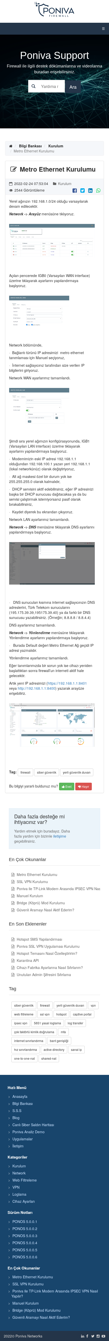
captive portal (82, 1014)
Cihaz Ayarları (23, 1201)
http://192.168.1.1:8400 (36, 688)
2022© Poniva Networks (23, 1335)
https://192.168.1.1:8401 (67, 683)
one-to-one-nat (24, 1058)
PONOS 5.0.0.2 (24, 1228)
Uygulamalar (22, 1138)
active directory (54, 1049)
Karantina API (27, 960)
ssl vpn (45, 1014)
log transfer (75, 1023)
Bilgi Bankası (30, 145)
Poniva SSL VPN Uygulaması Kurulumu (48, 946)
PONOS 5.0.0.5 (24, 1249)
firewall (25, 772)
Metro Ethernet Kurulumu (36, 874)
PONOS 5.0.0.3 (24, 1235)
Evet (68, 786)
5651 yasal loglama (47, 1023)
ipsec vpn (20, 1023)
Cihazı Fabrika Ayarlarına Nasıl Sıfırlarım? (49, 967)
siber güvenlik (46, 772)
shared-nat (48, 1058)
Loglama (19, 1194)
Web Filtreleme (24, 1180)
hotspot (61, 1014)
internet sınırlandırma (28, 1040)
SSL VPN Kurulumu (32, 881)
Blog (16, 1117)
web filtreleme (23, 1014)
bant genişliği (59, 1040)
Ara (73, 86)
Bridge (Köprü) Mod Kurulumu (40, 902)
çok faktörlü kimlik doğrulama (34, 1032)
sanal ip (76, 1049)
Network (19, 1172)
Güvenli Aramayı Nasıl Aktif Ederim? (45, 909)
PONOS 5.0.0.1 (24, 1221)
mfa (63, 1032)
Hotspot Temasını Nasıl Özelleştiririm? (46, 953)
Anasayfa (19, 1096)
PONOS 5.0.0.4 (24, 1242)
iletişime (59, 836)
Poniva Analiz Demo (28, 1131)
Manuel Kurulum (29, 895)
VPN (16, 1187)
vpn (93, 1005)
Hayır (85, 786)
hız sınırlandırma (25, 1049)
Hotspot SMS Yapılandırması (39, 939)
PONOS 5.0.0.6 (24, 1256)
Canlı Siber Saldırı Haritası (33, 1124)
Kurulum (55, 145)
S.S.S (16, 1110)
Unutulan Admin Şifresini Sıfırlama (43, 974)
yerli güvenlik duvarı (76, 772)
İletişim (18, 1145)
